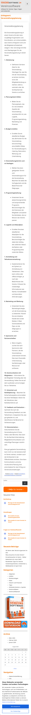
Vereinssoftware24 (14, 591)
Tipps (10, 585)
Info (10, 678)
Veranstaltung (21, 473)
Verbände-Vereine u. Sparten (17, 587)
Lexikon (12, 473)
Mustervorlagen (13, 578)
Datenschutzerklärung (8, 702)
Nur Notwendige (15, 711)
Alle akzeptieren (15, 706)
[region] (15, 697)
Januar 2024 (12, 642)
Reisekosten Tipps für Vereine (14, 561)
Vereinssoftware (10, 6)
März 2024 (12, 638)
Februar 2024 (13, 640)
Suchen (5, 480)
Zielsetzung (19, 475)
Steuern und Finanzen (15, 583)
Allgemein (12, 574)
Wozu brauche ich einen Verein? (15, 555)
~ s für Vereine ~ (15, 489)
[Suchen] (24, 483)
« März (15, 668)
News (10, 580)
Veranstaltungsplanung (13, 26)
